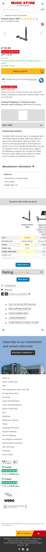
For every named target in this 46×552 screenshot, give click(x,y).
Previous (5, 33)
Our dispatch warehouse (12, 439)
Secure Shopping (9, 435)
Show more (22, 264)
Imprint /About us (25, 539)
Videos (5, 424)
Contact (16, 539)
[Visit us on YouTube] (27, 550)
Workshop (6, 416)
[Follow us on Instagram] (23, 550)
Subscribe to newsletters (22, 352)
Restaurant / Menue (10, 420)
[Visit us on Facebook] (19, 550)
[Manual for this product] (22, 115)
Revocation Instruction (15, 541)
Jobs (4, 412)
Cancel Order (7, 454)
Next (41, 33)
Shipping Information (10, 428)
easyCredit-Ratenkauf (10, 401)
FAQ (4, 386)
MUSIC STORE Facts (10, 382)
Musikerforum (8, 539)
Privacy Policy (36, 539)
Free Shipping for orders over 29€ (15, 389)
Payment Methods (9, 431)
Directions (6, 451)
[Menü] (17, 459)
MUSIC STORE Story (10, 408)
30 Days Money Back (10, 393)
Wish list (8, 289)
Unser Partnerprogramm (12, 405)
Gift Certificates (8, 447)
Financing (6, 397)
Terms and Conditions (30, 541)
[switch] (15, 462)
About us (5, 378)
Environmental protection (12, 443)
